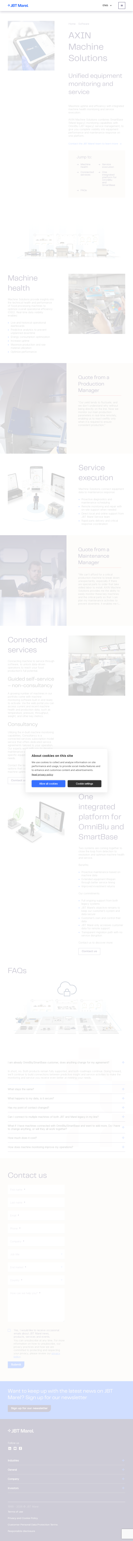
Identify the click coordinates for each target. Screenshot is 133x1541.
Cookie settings (84, 783)
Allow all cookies (48, 783)
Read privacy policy (42, 774)
